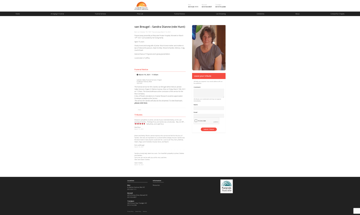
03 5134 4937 (207, 7)
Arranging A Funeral (57, 14)
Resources (156, 185)
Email (195, 112)
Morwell (204, 5)
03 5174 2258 (220, 7)
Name (196, 105)
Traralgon (218, 5)
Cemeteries (260, 14)
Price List (140, 14)
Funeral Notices (179, 14)
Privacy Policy (130, 211)
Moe (189, 5)
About (297, 14)
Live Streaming (221, 14)
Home (18, 14)
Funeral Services (100, 14)
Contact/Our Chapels (337, 14)
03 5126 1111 (193, 7)
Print (139, 110)
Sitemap (145, 211)
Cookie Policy (138, 211)
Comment (197, 87)
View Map (139, 83)
